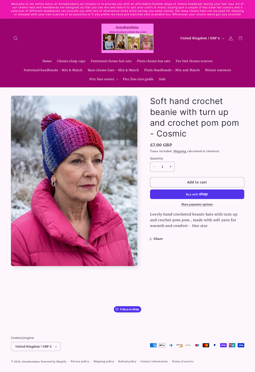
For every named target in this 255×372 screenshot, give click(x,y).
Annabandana (31, 361)
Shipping (179, 151)
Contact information (154, 361)
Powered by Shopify (53, 361)
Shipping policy (103, 361)
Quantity (156, 158)
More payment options (197, 204)
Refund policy (127, 361)
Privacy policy (80, 361)
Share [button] (158, 239)
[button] (15, 38)
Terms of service (183, 361)
